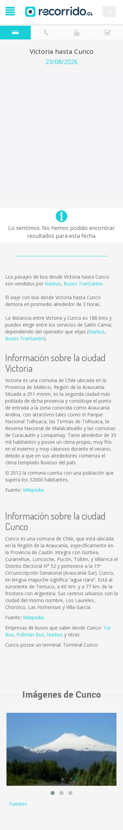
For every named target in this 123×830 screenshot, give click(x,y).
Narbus (53, 283)
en (109, 11)
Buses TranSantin (83, 283)
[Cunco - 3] (61, 749)
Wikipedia (33, 490)
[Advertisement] (61, 130)
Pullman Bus (30, 634)
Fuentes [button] (18, 804)
